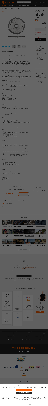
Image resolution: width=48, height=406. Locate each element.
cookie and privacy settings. (37, 387)
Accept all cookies (23, 390)
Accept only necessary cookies (24, 392)
